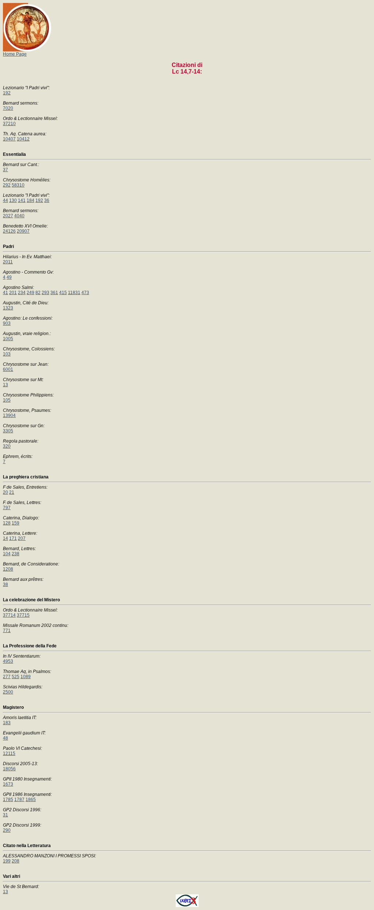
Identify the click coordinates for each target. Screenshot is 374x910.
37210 (9, 123)
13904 (9, 415)
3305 (8, 430)
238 (15, 553)
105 (7, 400)
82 (38, 292)
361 (54, 292)
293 (45, 292)
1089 (25, 676)
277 (7, 676)
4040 (19, 215)
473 (85, 292)
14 (5, 538)
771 (7, 630)
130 (13, 200)
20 (5, 492)
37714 (9, 615)
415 (63, 292)
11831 (74, 292)
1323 (8, 308)
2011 (8, 261)
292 (7, 185)
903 (7, 323)
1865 (31, 799)
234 (22, 292)
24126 (9, 231)
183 (7, 722)
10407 (9, 139)
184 (30, 200)
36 (46, 200)
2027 (8, 215)
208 (15, 861)
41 (5, 292)
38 (5, 584)
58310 (18, 185)
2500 (8, 692)
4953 (8, 661)
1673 (8, 784)
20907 (23, 231)
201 (13, 292)
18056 (9, 768)
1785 (8, 799)
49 (9, 277)
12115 (9, 753)
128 (7, 523)
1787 (19, 799)
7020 (8, 108)
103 (7, 354)
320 (7, 446)
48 (5, 738)
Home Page (15, 54)
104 (7, 553)
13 (5, 384)
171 (13, 538)
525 (15, 676)
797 (7, 507)
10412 (23, 139)
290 (7, 830)
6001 (8, 369)
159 (15, 523)
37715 (23, 615)
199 (7, 861)
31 (5, 814)
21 (11, 492)
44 (5, 200)
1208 (8, 569)
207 (22, 538)
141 (22, 200)
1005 (8, 338)
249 (30, 292)
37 (5, 169)
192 (7, 92)
